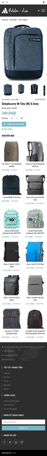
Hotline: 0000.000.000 (7, 2)
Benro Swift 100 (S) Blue (35, 264)
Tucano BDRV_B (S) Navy (11, 197)
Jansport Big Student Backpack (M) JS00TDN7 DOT (35, 232)
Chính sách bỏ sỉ (9, 405)
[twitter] (10, 442)
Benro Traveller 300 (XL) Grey (35, 299)
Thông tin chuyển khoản (12, 401)
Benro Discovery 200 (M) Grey (35, 198)
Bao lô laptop (23, 20)
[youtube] (15, 442)
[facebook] (4, 442)
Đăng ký (23, 428)
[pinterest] (21, 442)
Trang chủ (5, 20)
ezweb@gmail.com (11, 355)
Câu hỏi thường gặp (10, 409)
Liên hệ (6, 389)
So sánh (15, 99)
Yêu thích (7, 99)
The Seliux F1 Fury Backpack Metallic (12, 165)
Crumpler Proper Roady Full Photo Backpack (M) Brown (35, 332)
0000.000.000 (8, 351)
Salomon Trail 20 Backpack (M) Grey (35, 165)
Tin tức (6, 381)
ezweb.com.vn (9, 359)
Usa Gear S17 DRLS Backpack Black (12, 332)
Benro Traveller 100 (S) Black (12, 265)
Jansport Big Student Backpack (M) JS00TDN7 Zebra (12, 232)
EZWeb (13, 453)
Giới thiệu (7, 377)
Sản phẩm (13, 20)
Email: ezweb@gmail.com (3, 2)
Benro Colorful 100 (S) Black (12, 299)
